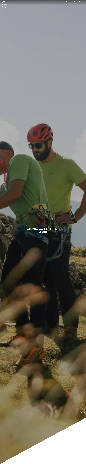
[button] (84, 2)
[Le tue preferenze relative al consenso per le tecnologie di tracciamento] (84, 462)
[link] (67, 2)
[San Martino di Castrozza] (4, 4)
